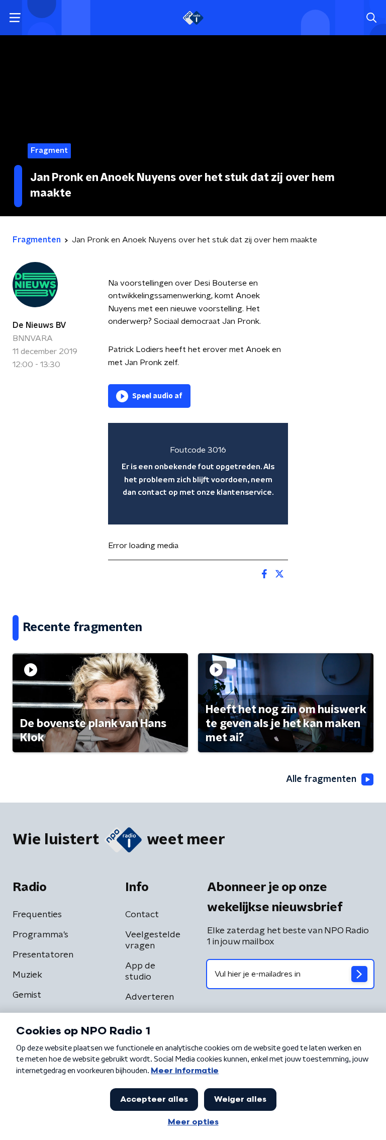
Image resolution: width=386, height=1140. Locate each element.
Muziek (27, 975)
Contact (142, 914)
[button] (15, 18)
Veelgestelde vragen (152, 940)
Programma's (40, 934)
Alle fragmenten (321, 779)
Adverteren (149, 997)
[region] (198, 473)
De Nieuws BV (39, 325)
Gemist (27, 995)
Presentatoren (43, 954)
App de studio (140, 971)
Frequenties (37, 914)
